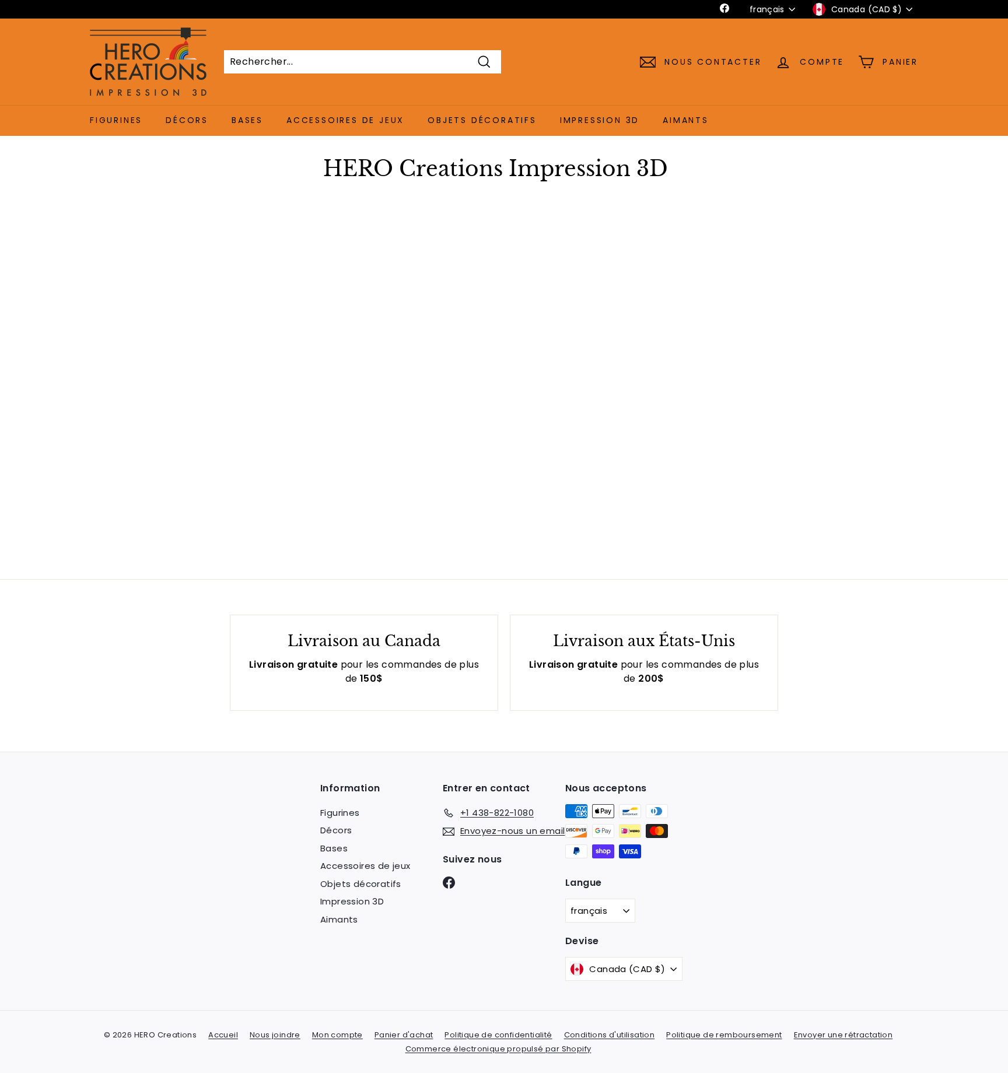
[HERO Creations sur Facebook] (449, 882)
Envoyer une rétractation (843, 1034)
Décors (187, 120)
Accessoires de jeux (345, 120)
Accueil (223, 1034)
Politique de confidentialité (498, 1034)
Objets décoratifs (482, 120)
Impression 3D (599, 120)
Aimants (686, 120)
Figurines (116, 120)
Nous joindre (275, 1034)
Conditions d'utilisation (609, 1034)
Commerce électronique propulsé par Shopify (498, 1048)
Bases (247, 120)
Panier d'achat (403, 1034)
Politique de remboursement (724, 1034)
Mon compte (337, 1034)
